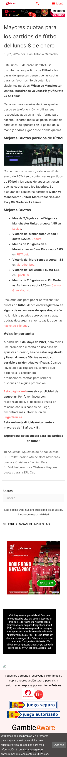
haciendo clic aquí (16, 325)
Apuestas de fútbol (35, 452)
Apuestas (14, 452)
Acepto (59, 745)
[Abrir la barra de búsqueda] (37, 3)
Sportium (22, 275)
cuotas (53, 452)
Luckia (16, 228)
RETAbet (22, 254)
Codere (36, 239)
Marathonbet (25, 264)
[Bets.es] (11, 3)
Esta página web (15, 391)
